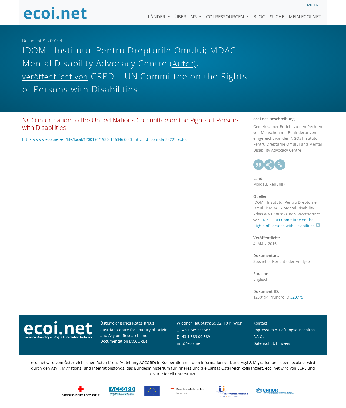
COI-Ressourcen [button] (225, 17)
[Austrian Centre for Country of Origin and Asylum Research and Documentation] (122, 390)
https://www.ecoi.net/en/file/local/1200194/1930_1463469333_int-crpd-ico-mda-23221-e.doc (104, 139)
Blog (259, 17)
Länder (157, 17)
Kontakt (260, 323)
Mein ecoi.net (305, 17)
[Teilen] (269, 164)
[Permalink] (280, 164)
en (316, 4)
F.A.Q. (258, 336)
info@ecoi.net (189, 343)
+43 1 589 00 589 (195, 336)
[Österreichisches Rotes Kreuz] (80, 390)
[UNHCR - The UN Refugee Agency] (275, 390)
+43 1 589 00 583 (195, 329)
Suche (277, 17)
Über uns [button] (186, 17)
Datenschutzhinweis (271, 343)
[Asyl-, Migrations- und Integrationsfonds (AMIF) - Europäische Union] (152, 390)
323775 (296, 297)
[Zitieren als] (258, 164)
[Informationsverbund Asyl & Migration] (232, 390)
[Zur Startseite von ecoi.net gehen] (55, 12)
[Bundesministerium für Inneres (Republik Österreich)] (188, 390)
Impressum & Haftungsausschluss (284, 329)
